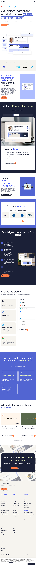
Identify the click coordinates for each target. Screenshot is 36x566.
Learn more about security (16, 221)
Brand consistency (27, 516)
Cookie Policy (11, 562)
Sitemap (2, 550)
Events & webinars (4, 530)
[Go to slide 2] (15, 440)
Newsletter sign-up (4, 503)
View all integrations (22, 329)
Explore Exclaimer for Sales (9, 163)
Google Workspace (16, 503)
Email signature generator (5, 537)
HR (24, 499)
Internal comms (27, 519)
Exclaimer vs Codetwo (4, 512)
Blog (1, 528)
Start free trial (4, 24)
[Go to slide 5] (21, 440)
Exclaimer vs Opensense (5, 516)
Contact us (3, 544)
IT (24, 496)
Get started (4, 97)
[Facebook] (1, 554)
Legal (2, 546)
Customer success (27, 503)
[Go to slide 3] (18, 440)
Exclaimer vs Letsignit (4, 514)
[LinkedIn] (6, 554)
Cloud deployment (16, 512)
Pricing (2, 499)
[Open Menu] (34, 1)
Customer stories (4, 526)
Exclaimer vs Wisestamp (5, 510)
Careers (14, 530)
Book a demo (12, 24)
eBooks (2, 532)
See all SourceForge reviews (7, 435)
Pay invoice (3, 548)
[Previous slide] (11, 440)
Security (14, 499)
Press (14, 528)
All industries (26, 507)
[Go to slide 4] (20, 440)
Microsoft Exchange (16, 505)
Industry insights (3, 534)
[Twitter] (4, 554)
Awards (14, 532)
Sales (25, 501)
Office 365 (14, 501)
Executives (26, 505)
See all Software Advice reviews (27, 435)
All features (14, 510)
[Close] (34, 560)
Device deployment (16, 514)
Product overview (16, 496)
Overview (2, 496)
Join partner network (4, 501)
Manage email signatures (28, 512)
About (14, 526)
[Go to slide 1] (14, 440)
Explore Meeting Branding (6, 194)
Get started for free (5, 275)
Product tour (3, 505)
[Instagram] (3, 554)
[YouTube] (8, 554)
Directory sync (15, 516)
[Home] (4, 1)
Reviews (14, 534)
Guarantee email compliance (29, 514)
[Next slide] (25, 440)
